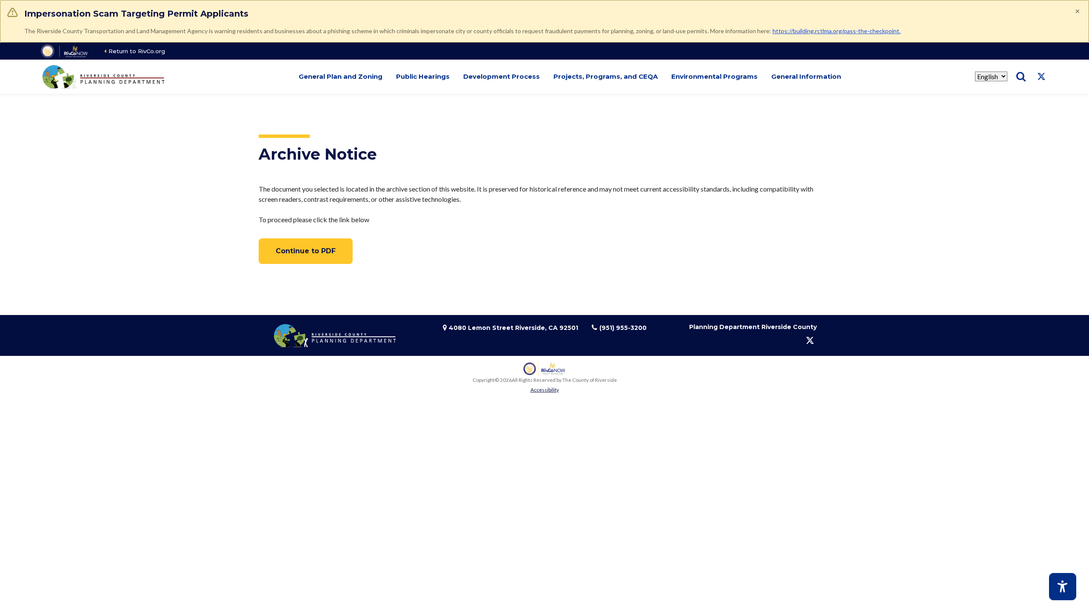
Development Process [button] (501, 76)
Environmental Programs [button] (714, 76)
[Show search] (1021, 76)
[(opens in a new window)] (65, 51)
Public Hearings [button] (423, 76)
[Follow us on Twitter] (1041, 76)
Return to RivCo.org (136, 51)
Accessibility (544, 390)
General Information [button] (806, 76)
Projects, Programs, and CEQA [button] (605, 76)
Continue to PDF (306, 251)
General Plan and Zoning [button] (340, 76)
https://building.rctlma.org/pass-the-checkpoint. (837, 30)
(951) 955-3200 (623, 328)
